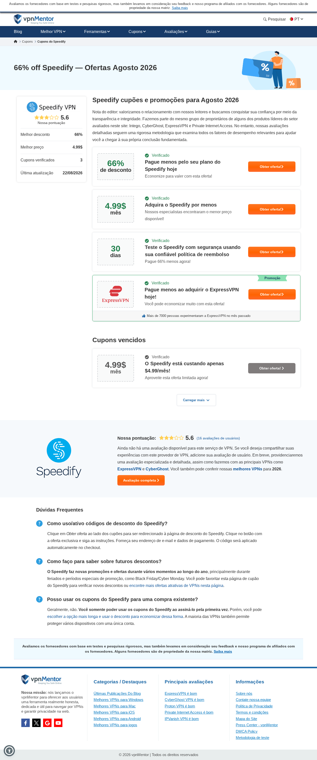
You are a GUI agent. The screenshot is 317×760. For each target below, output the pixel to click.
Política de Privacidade (254, 706)
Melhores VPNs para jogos (115, 725)
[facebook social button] (25, 723)
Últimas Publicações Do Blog (117, 693)
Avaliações (174, 32)
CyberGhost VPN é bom (184, 700)
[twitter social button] (36, 723)
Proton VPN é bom (180, 706)
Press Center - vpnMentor (257, 725)
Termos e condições (252, 712)
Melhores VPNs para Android (117, 719)
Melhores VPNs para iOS (114, 712)
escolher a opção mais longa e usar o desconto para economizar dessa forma (115, 616)
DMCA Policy (247, 731)
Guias (211, 32)
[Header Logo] (34, 19)
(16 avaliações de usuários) (218, 438)
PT (297, 19)
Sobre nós (244, 693)
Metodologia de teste (252, 737)
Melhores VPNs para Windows (118, 700)
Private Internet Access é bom (189, 712)
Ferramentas (95, 32)
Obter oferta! (270, 167)
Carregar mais (194, 400)
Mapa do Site (246, 719)
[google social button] (47, 723)
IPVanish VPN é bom (182, 719)
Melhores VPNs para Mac (115, 706)
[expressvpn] (196, 298)
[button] (9, 750)
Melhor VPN (51, 32)
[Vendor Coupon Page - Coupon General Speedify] (196, 166)
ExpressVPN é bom (181, 693)
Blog (18, 32)
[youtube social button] (58, 723)
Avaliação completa (140, 480)
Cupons (135, 32)
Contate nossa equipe (253, 700)
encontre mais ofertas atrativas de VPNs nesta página (176, 585)
